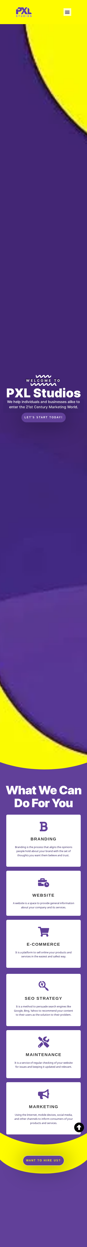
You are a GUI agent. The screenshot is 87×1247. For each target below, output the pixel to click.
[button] (67, 12)
